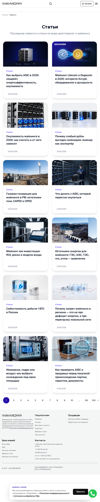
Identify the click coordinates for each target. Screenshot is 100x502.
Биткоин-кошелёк (9, 450)
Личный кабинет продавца (78, 419)
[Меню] (96, 3)
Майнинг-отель (41, 431)
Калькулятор (40, 435)
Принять (80, 492)
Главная (5, 15)
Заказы (38, 422)
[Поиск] (50, 3)
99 (86, 400)
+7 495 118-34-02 (41, 449)
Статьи (9, 71)
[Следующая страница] (98, 400)
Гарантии (38, 428)
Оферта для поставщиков (78, 422)
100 (94, 400)
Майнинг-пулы (7, 453)
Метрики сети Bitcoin (10, 456)
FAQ (3, 447)
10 (72, 400)
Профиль (38, 419)
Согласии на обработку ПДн (26, 496)
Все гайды (6, 444)
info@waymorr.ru (41, 452)
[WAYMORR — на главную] (12, 4)
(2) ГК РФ (17, 428)
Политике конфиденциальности (54, 493)
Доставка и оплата (42, 425)
